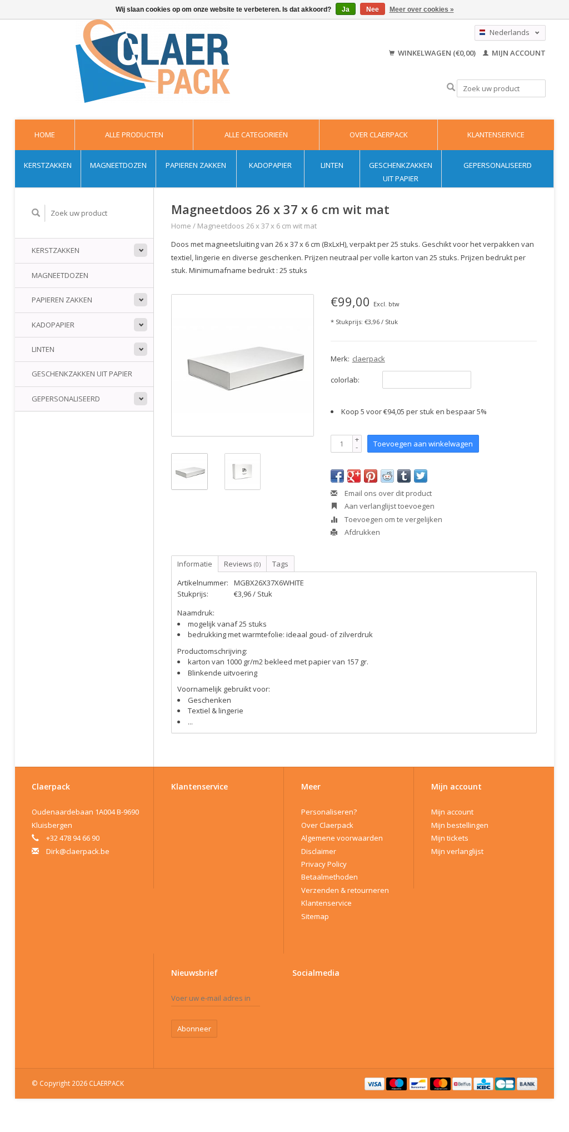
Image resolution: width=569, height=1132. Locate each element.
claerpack (368, 359)
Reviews (242, 564)
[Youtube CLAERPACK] (321, 1001)
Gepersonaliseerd (497, 165)
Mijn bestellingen (459, 825)
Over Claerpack (379, 135)
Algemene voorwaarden (342, 838)
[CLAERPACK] (153, 61)
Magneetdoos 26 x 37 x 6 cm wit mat (257, 226)
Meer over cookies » (422, 9)
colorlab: (345, 380)
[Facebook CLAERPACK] (301, 1001)
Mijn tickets (449, 838)
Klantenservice (496, 135)
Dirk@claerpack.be (77, 851)
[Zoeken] (451, 87)
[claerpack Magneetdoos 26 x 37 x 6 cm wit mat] (242, 365)
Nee (372, 9)
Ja (346, 9)
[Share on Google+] (354, 476)
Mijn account (518, 53)
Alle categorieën (256, 135)
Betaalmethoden (329, 877)
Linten (332, 165)
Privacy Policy (324, 864)
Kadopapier (270, 165)
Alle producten (134, 135)
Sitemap (315, 916)
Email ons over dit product (387, 493)
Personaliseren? (329, 812)
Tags (280, 564)
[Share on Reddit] (387, 476)
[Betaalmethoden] (376, 1083)
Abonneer (194, 1029)
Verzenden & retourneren (345, 890)
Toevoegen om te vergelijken (392, 519)
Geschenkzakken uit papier (400, 171)
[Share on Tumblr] (404, 476)
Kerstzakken (48, 165)
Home (44, 135)
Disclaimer (318, 851)
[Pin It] (370, 476)
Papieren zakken (196, 165)
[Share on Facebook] (337, 476)
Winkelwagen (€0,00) (436, 53)
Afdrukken (361, 532)
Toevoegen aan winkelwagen (423, 444)
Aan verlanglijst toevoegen (389, 506)
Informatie (194, 564)
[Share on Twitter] (420, 476)
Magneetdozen (118, 165)
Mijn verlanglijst (457, 851)
